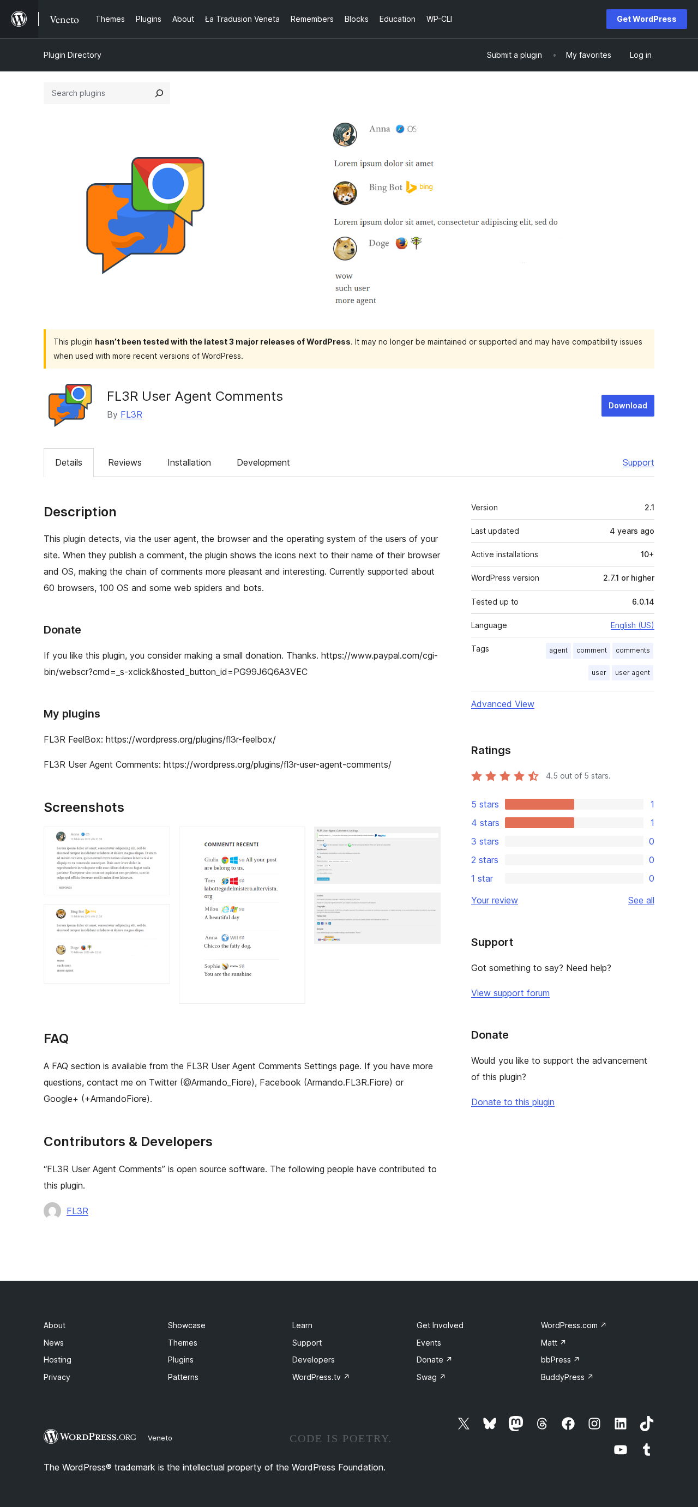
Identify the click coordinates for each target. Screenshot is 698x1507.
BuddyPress (567, 1377)
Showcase (187, 1325)
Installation (189, 462)
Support (638, 462)
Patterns (183, 1377)
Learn (302, 1325)
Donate (435, 1359)
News (54, 1342)
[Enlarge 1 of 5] (155, 841)
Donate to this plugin (513, 1101)
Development (263, 462)
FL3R (131, 414)
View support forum (510, 992)
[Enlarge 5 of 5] (425, 907)
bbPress (560, 1359)
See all (641, 900)
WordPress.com (574, 1325)
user (599, 672)
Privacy (57, 1377)
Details (68, 462)
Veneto (160, 1437)
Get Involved (440, 1325)
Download (628, 405)
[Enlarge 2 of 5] (155, 918)
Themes (182, 1342)
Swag (431, 1377)
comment (591, 650)
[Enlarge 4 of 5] (425, 841)
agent (558, 650)
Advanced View (502, 703)
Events (429, 1342)
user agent (632, 672)
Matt (554, 1342)
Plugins (181, 1359)
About (54, 1325)
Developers (313, 1359)
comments (633, 650)
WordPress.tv (321, 1377)
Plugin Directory (72, 54)
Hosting (57, 1359)
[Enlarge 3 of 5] (290, 841)
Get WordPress (647, 18)
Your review (494, 900)
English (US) (632, 625)
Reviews (125, 462)
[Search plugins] (159, 93)
